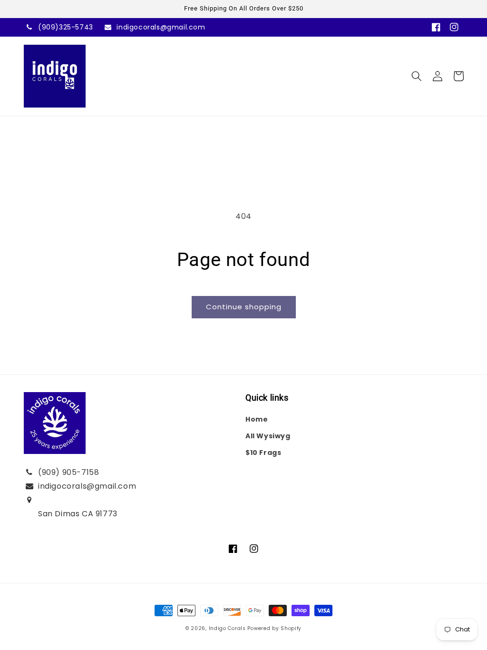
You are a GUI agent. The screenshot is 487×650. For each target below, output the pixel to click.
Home (256, 419)
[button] (416, 76)
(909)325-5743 (65, 27)
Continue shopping (244, 307)
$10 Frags (263, 452)
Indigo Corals (227, 628)
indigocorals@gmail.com (161, 27)
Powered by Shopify (274, 628)
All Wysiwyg (268, 436)
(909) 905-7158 (68, 472)
